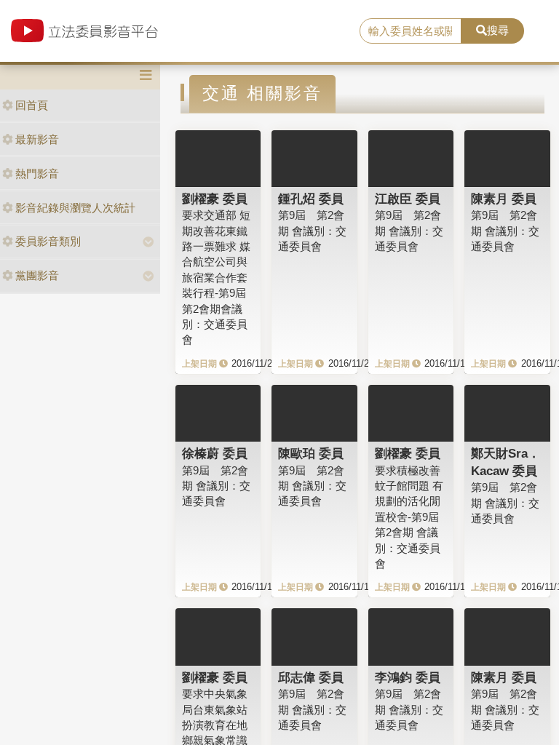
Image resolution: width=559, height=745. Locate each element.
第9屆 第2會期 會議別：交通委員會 (312, 230)
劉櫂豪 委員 (214, 198)
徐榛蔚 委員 (214, 453)
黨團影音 (37, 275)
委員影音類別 (48, 241)
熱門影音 (37, 173)
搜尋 (498, 30)
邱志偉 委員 (311, 677)
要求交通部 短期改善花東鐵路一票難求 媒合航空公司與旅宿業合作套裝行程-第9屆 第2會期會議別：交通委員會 (219, 277)
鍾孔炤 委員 (311, 198)
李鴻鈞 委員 (407, 677)
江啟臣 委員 (407, 198)
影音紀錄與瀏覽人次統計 (75, 208)
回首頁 (31, 105)
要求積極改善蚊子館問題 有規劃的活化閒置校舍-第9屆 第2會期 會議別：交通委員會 (412, 517)
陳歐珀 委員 (311, 453)
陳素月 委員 (503, 198)
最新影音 (37, 139)
